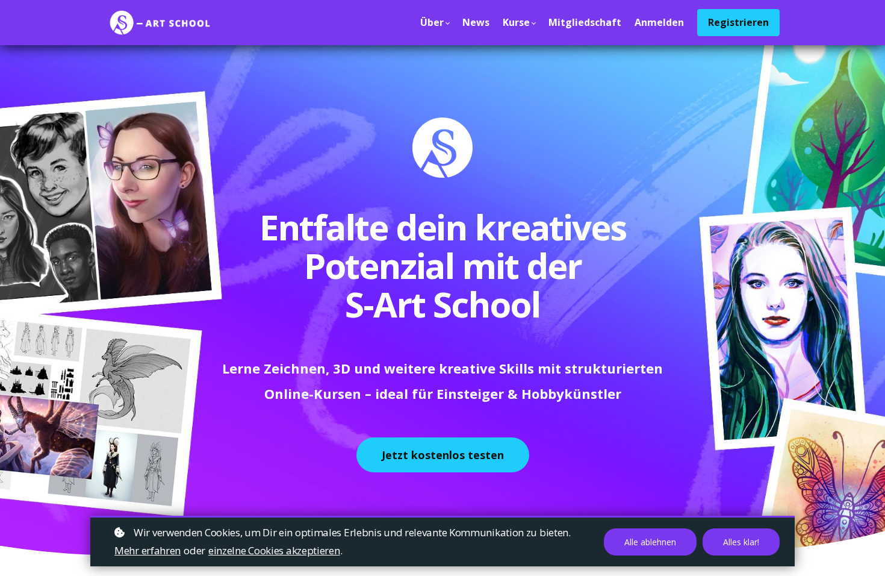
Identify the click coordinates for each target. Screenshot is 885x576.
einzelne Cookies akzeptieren (274, 550)
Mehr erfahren (147, 550)
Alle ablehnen (650, 542)
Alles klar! (741, 542)
